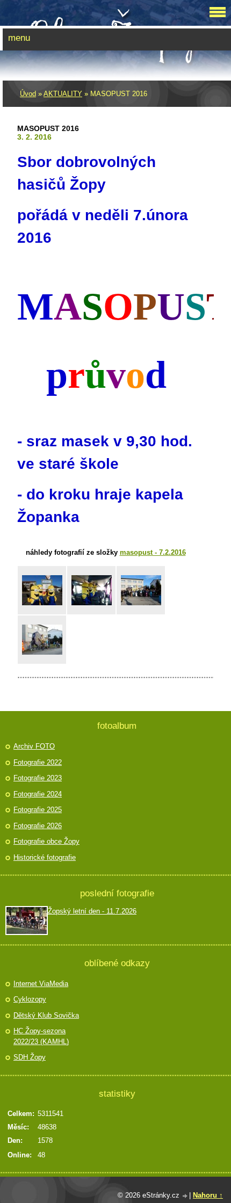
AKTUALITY (63, 94)
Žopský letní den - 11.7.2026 (92, 911)
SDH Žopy (29, 1057)
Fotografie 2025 (37, 810)
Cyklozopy (29, 999)
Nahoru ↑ (208, 1195)
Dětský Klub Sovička (46, 1015)
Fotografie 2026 (37, 826)
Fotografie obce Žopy (46, 841)
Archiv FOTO (34, 746)
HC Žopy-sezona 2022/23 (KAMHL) (41, 1036)
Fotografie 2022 (37, 762)
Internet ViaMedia (40, 984)
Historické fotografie (44, 857)
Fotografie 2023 (37, 778)
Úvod (28, 94)
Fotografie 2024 (37, 794)
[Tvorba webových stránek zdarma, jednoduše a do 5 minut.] (185, 1196)
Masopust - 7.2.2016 (153, 552)
